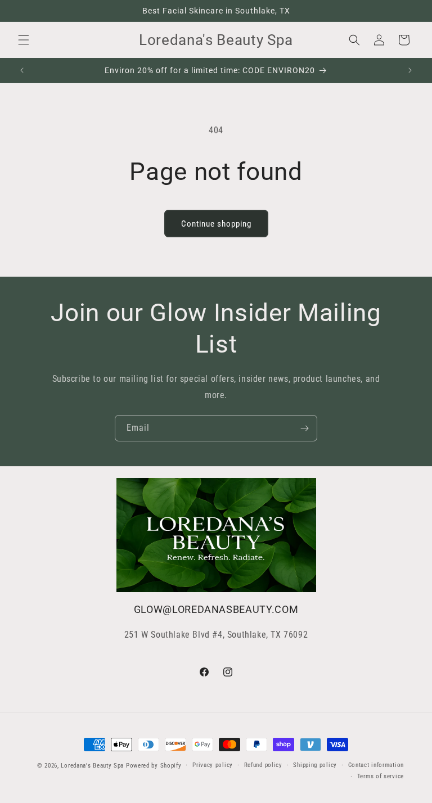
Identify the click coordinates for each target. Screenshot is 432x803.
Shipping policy (315, 765)
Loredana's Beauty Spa (92, 765)
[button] (23, 40)
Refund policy (263, 765)
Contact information (376, 765)
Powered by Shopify (154, 765)
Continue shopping (216, 224)
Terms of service (380, 776)
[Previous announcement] (22, 70)
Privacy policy (212, 765)
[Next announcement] (410, 70)
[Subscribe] (304, 428)
